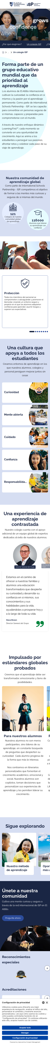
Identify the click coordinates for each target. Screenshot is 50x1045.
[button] (31, 331)
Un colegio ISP (34, 44)
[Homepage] (5, 52)
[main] (25, 527)
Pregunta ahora (13, 918)
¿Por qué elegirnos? (12, 44)
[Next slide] (47, 968)
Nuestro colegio (10, 52)
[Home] (25, 4)
